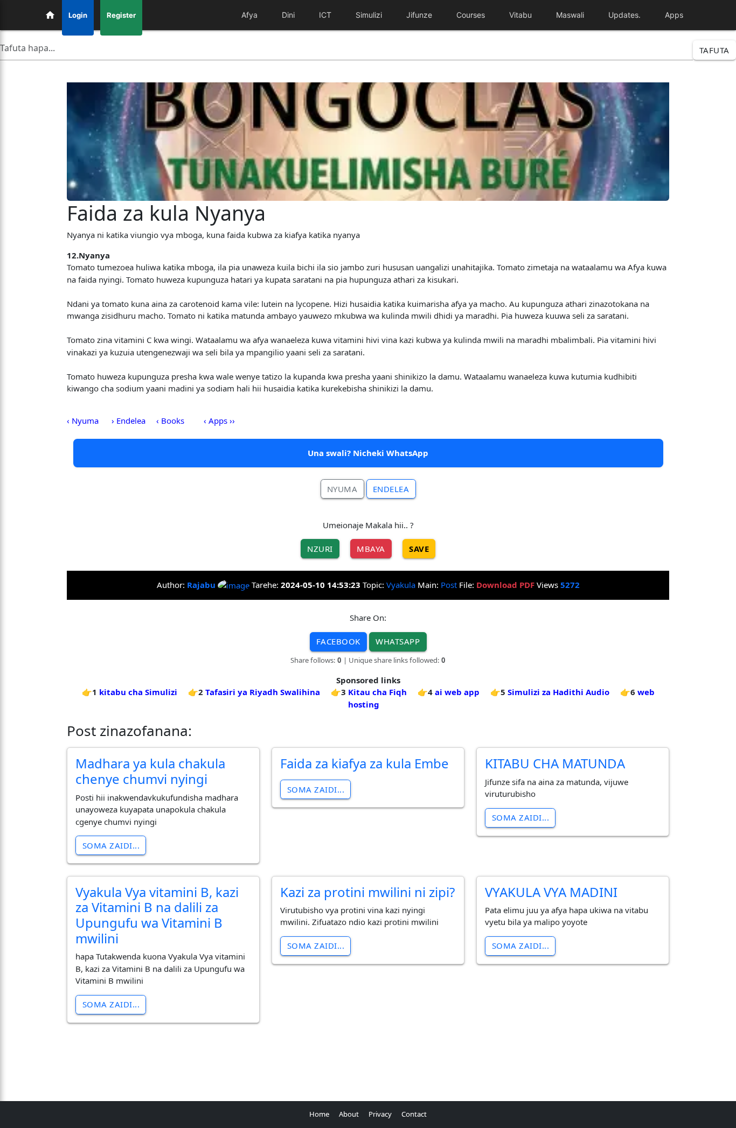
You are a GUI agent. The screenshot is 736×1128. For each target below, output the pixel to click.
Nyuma (342, 489)
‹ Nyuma (83, 420)
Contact (414, 1114)
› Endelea (128, 420)
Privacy (380, 1114)
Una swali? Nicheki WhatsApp (368, 452)
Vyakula (400, 584)
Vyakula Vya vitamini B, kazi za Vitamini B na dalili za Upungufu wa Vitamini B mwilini (157, 915)
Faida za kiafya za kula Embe (364, 763)
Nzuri (320, 548)
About (349, 1114)
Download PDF (505, 584)
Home (319, 1114)
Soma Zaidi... (111, 845)
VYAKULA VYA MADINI (551, 892)
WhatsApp (398, 641)
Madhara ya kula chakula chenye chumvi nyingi (150, 771)
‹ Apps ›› (219, 420)
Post (449, 584)
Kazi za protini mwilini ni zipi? (367, 892)
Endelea (391, 489)
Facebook (338, 641)
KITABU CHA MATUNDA (555, 763)
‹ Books (170, 420)
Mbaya (371, 548)
